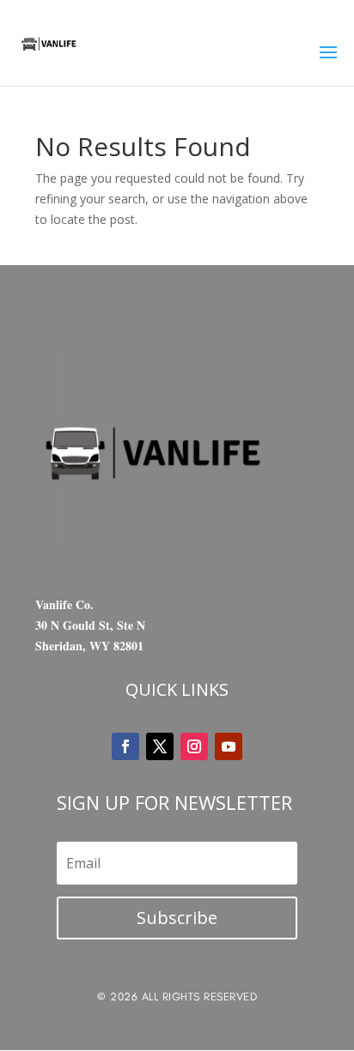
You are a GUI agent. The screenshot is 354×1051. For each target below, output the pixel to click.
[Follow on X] (160, 746)
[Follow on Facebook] (125, 746)
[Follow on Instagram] (194, 746)
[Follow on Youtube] (228, 746)
